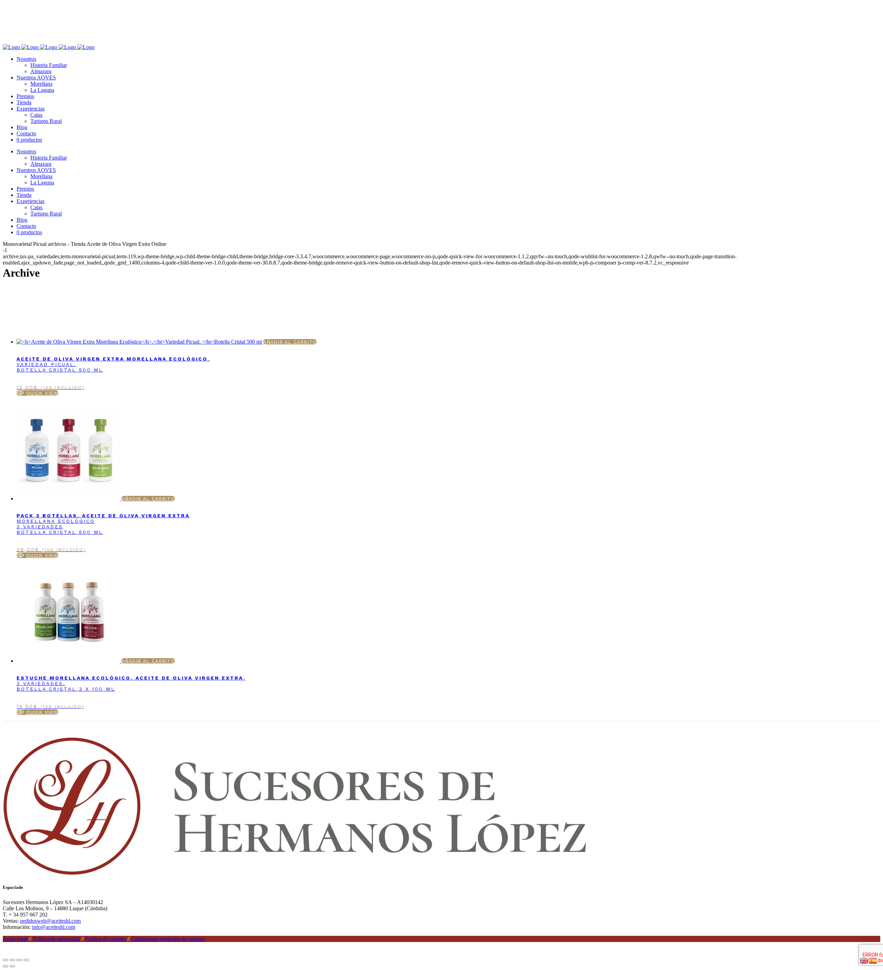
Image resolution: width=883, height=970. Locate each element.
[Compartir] (19, 960)
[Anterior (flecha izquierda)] (5, 966)
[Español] (873, 960)
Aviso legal (15, 939)
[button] (37, 393)
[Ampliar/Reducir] (5, 960)
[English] (864, 960)
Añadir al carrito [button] (290, 342)
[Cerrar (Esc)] (26, 960)
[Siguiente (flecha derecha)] (12, 966)
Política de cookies (105, 939)
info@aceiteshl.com (53, 927)
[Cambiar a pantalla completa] (12, 960)
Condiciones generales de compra (168, 939)
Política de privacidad (56, 939)
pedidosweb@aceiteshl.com (50, 921)
